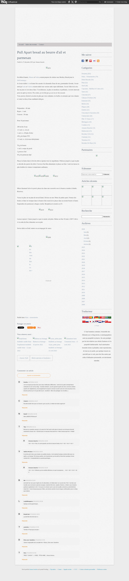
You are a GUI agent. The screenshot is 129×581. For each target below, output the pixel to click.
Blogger (97, 325)
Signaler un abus (68, 569)
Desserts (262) (86, 73)
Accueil (21, 44)
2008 (83, 298)
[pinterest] (75, 2)
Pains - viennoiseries (31, 317)
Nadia (37, 77)
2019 (83, 265)
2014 (83, 280)
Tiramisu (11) (86, 140)
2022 (83, 256)
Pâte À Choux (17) (88, 119)
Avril (85, 238)
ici (28, 83)
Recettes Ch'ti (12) (87, 134)
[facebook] (69, 2)
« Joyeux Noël (23, 358)
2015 (83, 277)
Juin (85, 232)
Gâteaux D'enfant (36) (89, 98)
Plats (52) (85, 83)
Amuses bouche (33, 569)
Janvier (86, 244)
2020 (83, 262)
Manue (31, 77)
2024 (83, 250)
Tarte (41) (85, 92)
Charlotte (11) (86, 137)
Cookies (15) (86, 125)
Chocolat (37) (86, 95)
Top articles (53, 569)
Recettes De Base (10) (89, 143)
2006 (83, 304)
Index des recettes (31, 44)
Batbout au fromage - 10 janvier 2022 (39, 343)
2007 (83, 301)
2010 (83, 292)
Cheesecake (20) (87, 116)
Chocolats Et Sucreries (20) (90, 113)
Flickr (94, 61)
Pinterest (90, 61)
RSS (98, 61)
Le (95, 325)
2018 (83, 268)
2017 (83, 271)
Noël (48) (85, 86)
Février (86, 241)
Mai (85, 235)
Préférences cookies (102, 569)
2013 (83, 283)
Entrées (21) (85, 110)
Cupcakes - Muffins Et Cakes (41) (92, 89)
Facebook (83, 61)
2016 (83, 274)
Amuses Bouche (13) (88, 128)
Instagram (86, 61)
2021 (83, 259)
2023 (83, 253)
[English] (87, 318)
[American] (83, 318)
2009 (83, 295)
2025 (83, 247)
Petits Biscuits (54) (88, 80)
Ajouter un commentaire (33, 375)
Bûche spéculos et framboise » (41, 358)
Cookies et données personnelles (87, 569)
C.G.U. (76, 569)
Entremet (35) (86, 101)
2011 (83, 289)
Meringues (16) (86, 122)
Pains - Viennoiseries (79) (90, 76)
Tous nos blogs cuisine (58, 2)
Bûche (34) (85, 104)
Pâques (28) (85, 107)
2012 (83, 286)
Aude (24, 86)
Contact (41, 44)
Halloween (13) (87, 131)
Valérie (30, 86)
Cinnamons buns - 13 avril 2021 (71, 343)
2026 (83, 229)
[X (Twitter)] (72, 2)
